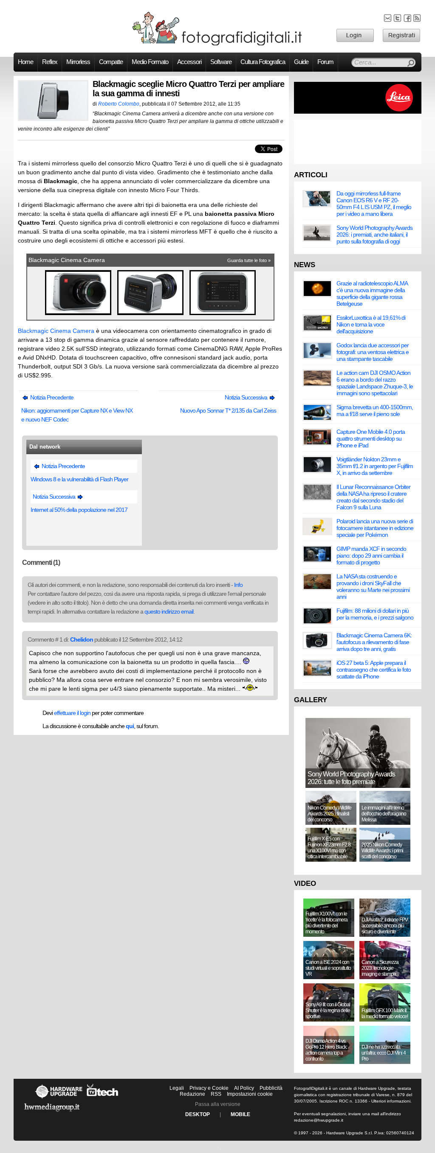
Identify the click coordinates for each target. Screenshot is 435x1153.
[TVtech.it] (103, 1098)
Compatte (111, 62)
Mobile (240, 1114)
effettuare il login (72, 712)
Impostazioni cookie (250, 1094)
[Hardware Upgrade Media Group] (51, 1113)
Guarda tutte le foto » (249, 260)
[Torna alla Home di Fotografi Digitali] (217, 44)
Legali (176, 1088)
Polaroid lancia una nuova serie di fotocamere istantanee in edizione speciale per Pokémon (374, 528)
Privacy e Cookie (209, 1088)
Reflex (49, 62)
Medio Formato (150, 62)
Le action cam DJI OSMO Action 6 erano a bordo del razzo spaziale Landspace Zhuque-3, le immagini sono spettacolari (374, 382)
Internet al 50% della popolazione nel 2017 (79, 509)
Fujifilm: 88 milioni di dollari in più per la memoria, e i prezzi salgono (374, 614)
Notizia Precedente (51, 397)
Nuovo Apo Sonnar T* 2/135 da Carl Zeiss (228, 410)
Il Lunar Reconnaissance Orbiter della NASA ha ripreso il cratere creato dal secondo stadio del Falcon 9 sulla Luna (373, 497)
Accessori (189, 62)
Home (25, 62)
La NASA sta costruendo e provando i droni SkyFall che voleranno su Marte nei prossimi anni (373, 586)
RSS (216, 1094)
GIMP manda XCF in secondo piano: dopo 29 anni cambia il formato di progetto (371, 555)
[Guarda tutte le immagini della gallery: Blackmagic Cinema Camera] (79, 315)
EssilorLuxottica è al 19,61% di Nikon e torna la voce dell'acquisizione (370, 324)
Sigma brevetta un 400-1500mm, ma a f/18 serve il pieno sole (374, 410)
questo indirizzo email (168, 611)
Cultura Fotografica (262, 62)
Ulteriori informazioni (390, 1101)
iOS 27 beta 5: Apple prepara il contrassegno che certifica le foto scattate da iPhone (373, 669)
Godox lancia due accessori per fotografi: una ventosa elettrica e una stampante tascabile (372, 352)
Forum (325, 62)
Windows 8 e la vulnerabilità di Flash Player (79, 479)
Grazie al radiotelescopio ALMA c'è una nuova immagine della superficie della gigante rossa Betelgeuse (371, 293)
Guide (301, 62)
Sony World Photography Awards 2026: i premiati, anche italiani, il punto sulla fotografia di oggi (374, 234)
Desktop (197, 1114)
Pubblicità (271, 1088)
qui (130, 726)
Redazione (192, 1094)
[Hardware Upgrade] (58, 1098)
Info (238, 584)
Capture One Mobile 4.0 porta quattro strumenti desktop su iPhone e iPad (370, 438)
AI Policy (244, 1088)
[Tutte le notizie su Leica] (357, 112)
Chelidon (81, 639)
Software (221, 62)
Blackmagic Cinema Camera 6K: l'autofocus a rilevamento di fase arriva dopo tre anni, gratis (374, 642)
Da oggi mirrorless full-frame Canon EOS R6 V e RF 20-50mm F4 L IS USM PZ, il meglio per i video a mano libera (373, 203)
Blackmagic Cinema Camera (66, 260)
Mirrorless (78, 62)
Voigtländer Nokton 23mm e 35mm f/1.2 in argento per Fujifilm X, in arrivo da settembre (374, 466)
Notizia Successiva (246, 397)
